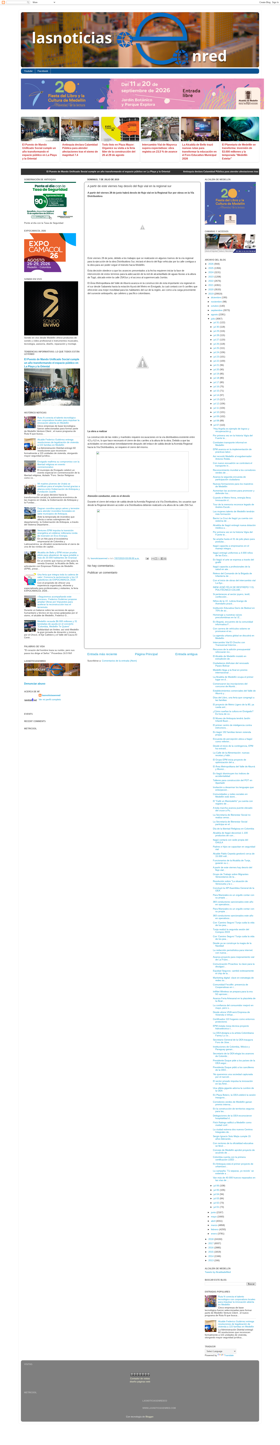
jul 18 (217, 378)
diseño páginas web (140, 1381)
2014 (211, 1256)
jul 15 (217, 391)
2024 (211, 272)
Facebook (43, 71)
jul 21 (217, 365)
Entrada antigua (186, 654)
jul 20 (217, 369)
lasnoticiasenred (51, 695)
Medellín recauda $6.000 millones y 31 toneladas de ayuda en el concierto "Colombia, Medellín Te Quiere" (57, 624)
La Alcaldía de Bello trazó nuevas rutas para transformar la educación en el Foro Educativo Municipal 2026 (199, 151)
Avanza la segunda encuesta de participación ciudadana (229, 478)
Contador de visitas (140, 1378)
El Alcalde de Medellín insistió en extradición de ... (229, 657)
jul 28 (217, 335)
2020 (211, 289)
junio (213, 1212)
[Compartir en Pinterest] (165, 558)
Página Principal (146, 654)
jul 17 (217, 382)
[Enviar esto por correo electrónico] (152, 558)
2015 (211, 1252)
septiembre (217, 310)
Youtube (28, 71)
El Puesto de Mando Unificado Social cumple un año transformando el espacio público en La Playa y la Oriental (39, 151)
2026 (211, 264)
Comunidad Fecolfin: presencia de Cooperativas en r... (230, 985)
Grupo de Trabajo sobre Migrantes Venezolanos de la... (230, 875)
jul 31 (217, 322)
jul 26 (217, 344)
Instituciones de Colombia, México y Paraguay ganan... (231, 1048)
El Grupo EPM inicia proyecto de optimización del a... (229, 761)
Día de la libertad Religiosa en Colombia (233, 828)
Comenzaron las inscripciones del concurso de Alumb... (230, 685)
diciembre (216, 297)
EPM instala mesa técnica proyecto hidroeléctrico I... (231, 1027)
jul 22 (217, 361)
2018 (211, 1239)
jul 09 (217, 416)
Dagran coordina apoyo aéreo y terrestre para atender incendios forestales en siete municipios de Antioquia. (58, 511)
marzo (214, 1225)
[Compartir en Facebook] (162, 558)
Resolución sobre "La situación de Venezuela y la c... (230, 882)
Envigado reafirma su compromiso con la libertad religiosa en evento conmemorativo (58, 464)
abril (213, 1221)
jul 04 (217, 1194)
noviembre (216, 301)
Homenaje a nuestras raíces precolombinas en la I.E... (227, 616)
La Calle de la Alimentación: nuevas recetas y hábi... (231, 754)
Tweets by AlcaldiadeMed (218, 1272)
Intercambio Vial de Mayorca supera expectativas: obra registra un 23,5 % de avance (159, 148)
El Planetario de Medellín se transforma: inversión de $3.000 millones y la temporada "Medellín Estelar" (239, 151)
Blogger (149, 1416)
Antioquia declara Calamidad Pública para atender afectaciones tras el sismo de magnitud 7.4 (173, 171)
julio (213, 319)
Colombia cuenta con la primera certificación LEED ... (229, 1158)
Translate (229, 1355)
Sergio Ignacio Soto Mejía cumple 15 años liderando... (232, 1137)
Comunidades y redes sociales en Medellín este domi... (230, 795)
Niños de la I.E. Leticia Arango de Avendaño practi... (230, 602)
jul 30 (217, 327)
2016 (211, 1247)
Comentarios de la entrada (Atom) (119, 661)
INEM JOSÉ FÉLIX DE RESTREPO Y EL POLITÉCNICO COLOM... (233, 588)
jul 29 (217, 331)
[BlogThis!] (156, 558)
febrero (215, 1229)
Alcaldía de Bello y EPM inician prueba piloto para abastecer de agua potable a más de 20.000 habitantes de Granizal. (57, 555)
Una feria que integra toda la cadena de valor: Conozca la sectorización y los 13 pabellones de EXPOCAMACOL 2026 (57, 577)
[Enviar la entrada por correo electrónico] (147, 558)
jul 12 (217, 403)
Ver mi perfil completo (50, 699)
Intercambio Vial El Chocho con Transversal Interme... (229, 643)
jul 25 (217, 348)
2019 (211, 294)
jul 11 (217, 408)
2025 (211, 268)
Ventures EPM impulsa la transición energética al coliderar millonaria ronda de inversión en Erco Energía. (57, 533)
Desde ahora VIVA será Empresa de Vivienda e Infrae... (231, 1013)
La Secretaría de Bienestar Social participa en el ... (230, 823)
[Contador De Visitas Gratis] (140, 1375)
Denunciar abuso (34, 683)
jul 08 (217, 420)
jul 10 (217, 412)
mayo (214, 1216)
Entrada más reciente (102, 654)
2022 (211, 281)
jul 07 (217, 425)
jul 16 (217, 386)
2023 (211, 277)
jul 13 (217, 399)
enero (214, 1233)
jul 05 (217, 1190)
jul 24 (217, 352)
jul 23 (217, 356)
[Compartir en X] (159, 558)
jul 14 (217, 395)
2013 (211, 1260)
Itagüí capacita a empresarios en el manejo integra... (231, 547)
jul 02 (217, 1203)
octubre (215, 306)
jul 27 (217, 339)
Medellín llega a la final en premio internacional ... (230, 671)
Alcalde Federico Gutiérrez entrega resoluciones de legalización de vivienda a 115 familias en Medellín (58, 442)
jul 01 (217, 1207)
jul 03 (217, 1198)
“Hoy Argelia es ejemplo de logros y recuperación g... (231, 430)
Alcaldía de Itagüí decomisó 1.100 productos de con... (230, 834)
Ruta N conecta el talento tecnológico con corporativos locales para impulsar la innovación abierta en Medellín (58, 420)
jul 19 (217, 374)
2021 (211, 285)
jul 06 (217, 1185)
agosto (215, 314)
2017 (211, 1243)
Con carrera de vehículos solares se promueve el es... (231, 629)
